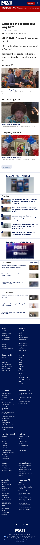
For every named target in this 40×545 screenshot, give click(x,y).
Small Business (6, 468)
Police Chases (5, 335)
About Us (5, 480)
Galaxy (21, 384)
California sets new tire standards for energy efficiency (14, 296)
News (3, 328)
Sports (21, 355)
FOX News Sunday (7, 348)
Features (5, 391)
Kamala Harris (23, 448)
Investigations (5, 423)
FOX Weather (23, 350)
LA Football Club (23, 377)
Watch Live (31, 3)
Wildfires (21, 348)
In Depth (4, 398)
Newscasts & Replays (25, 397)
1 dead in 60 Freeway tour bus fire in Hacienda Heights (12, 282)
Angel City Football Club (24, 380)
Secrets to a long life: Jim (9, 90)
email (27, 524)
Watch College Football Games (25, 488)
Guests (3, 357)
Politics (3, 346)
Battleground (22, 450)
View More (34, 263)
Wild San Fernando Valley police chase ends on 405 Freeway (14, 274)
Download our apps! (7, 452)
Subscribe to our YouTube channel (18, 242)
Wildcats (21, 371)
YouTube (4, 443)
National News (5, 337)
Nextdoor (4, 445)
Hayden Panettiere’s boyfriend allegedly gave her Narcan (13, 304)
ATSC (3, 506)
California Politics (24, 437)
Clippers (21, 364)
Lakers (21, 362)
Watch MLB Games (24, 491)
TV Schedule (5, 489)
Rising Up (4, 420)
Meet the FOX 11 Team (6, 485)
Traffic (20, 333)
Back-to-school (6, 364)
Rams (20, 357)
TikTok (3, 441)
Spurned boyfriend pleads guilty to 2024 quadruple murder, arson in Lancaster (24, 201)
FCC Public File (5, 497)
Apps (20, 399)
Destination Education (8, 416)
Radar (20, 335)
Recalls (3, 344)
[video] (34, 297)
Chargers (21, 360)
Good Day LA (6, 355)
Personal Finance (6, 470)
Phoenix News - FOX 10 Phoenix (25, 470)
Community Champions (4, 409)
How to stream (6, 450)
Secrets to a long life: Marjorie (11, 157)
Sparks (21, 386)
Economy (4, 466)
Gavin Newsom (23, 445)
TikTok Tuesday (6, 371)
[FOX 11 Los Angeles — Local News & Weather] (6, 3)
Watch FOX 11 (24, 391)
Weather (22, 328)
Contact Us (4, 510)
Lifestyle (15, 31)
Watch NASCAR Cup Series (25, 494)
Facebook (4, 437)
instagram (20, 524)
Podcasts (4, 454)
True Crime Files (6, 402)
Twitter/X (4, 448)
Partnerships (5, 512)
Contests (4, 482)
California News (6, 333)
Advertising (4, 495)
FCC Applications (6, 500)
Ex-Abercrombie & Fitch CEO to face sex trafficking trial (13, 312)
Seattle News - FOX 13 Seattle (25, 474)
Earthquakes (22, 340)
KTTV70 (3, 429)
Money (4, 463)
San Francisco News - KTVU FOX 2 (25, 466)
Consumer (4, 342)
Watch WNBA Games (25, 507)
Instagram (4, 439)
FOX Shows (4, 491)
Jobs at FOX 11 (5, 493)
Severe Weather (23, 346)
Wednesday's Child (7, 400)
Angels (21, 369)
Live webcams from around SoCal (24, 402)
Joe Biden (21, 443)
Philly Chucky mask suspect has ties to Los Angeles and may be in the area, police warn (25, 226)
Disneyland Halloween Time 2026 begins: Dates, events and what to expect (13, 266)
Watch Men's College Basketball (25, 500)
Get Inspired (5, 418)
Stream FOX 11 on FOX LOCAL (25, 394)
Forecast (21, 331)
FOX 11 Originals (6, 393)
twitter (16, 524)
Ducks (20, 375)
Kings (20, 373)
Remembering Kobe (7, 427)
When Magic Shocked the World (7, 413)
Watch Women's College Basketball (24, 504)
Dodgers (21, 366)
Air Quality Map (23, 337)
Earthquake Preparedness (23, 342)
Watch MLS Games (24, 509)
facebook (12, 524)
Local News (6, 262)
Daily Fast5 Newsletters (5, 457)
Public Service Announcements (6, 503)
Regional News (25, 463)
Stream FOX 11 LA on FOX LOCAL (18, 176)
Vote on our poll (6, 369)
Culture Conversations (8, 425)
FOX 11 (10, 31)
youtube (23, 524)
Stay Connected (8, 434)
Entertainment (5, 340)
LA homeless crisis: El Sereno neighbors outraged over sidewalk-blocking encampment (24, 218)
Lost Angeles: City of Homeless (7, 405)
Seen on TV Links (6, 366)
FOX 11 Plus (5, 508)
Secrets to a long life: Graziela (10, 124)
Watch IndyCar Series (25, 497)
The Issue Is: (5, 395)
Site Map (4, 515)
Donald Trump (23, 441)
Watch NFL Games (24, 485)
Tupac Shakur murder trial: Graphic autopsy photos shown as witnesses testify (25, 210)
